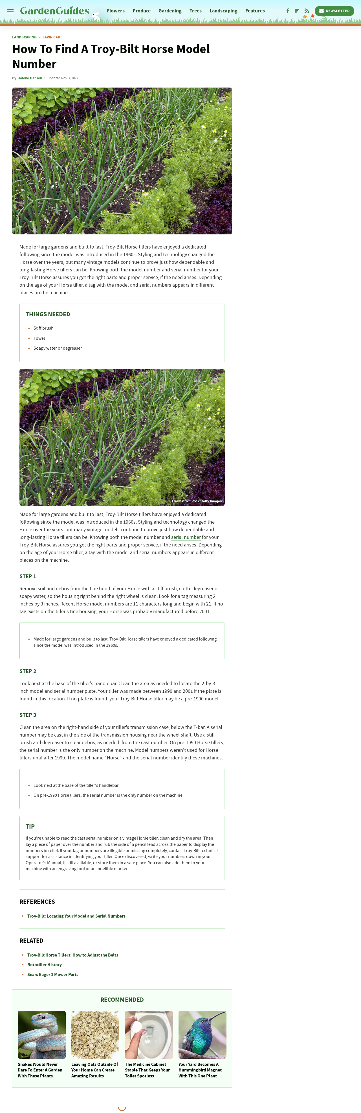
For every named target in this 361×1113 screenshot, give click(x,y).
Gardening (170, 11)
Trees (196, 11)
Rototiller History (44, 965)
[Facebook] (288, 11)
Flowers (116, 11)
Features (255, 11)
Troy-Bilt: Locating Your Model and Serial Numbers (76, 916)
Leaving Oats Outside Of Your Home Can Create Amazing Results (94, 1070)
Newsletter (338, 11)
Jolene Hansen (30, 78)
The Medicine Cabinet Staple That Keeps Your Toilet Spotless (147, 1070)
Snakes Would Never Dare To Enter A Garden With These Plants (40, 1070)
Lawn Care (53, 37)
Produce (142, 11)
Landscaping (223, 11)
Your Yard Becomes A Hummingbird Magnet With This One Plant (200, 1070)
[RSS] (307, 11)
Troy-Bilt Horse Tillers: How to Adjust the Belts (72, 955)
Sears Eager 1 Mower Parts (52, 974)
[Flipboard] (297, 11)
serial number (186, 537)
